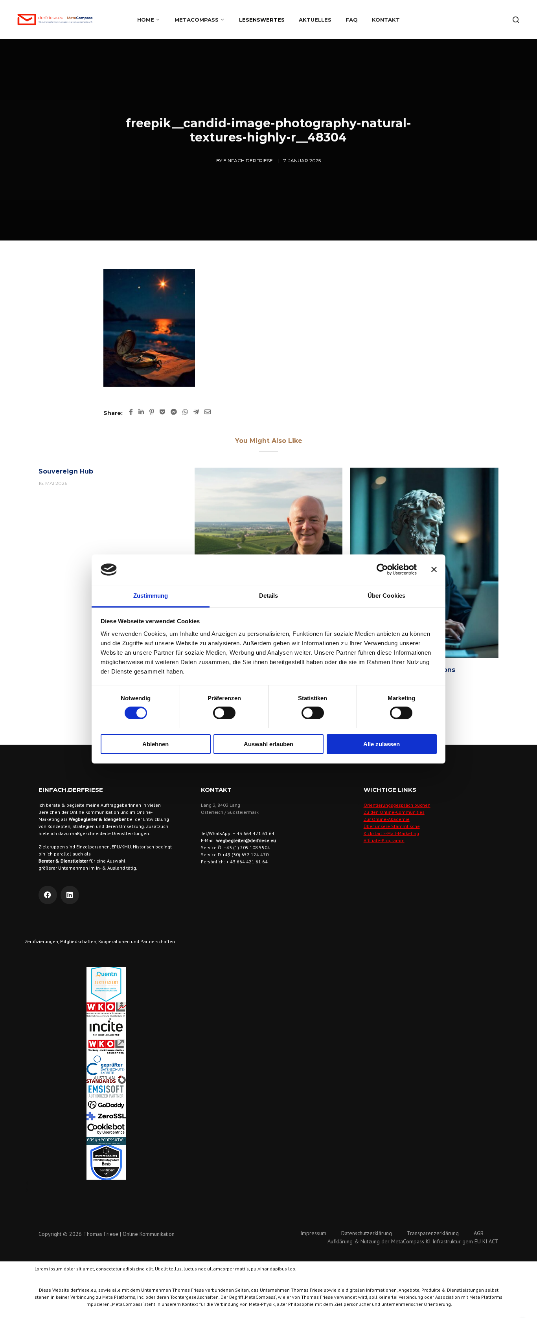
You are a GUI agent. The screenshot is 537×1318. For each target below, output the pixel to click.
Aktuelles (315, 20)
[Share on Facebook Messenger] (174, 412)
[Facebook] (48, 895)
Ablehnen (155, 744)
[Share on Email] (207, 412)
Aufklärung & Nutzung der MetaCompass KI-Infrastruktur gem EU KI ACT (412, 1241)
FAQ (352, 20)
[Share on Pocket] (162, 412)
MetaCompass (197, 20)
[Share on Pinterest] (151, 412)
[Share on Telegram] (196, 412)
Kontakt (386, 20)
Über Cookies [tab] (386, 595)
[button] (268, 1183)
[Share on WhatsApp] (185, 412)
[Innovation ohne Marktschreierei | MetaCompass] (269, 529)
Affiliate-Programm (384, 840)
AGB (479, 1233)
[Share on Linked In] (141, 412)
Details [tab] (268, 595)
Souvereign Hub (66, 471)
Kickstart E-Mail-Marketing (391, 833)
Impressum (313, 1233)
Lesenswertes (262, 20)
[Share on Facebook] (131, 412)
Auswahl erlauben (268, 744)
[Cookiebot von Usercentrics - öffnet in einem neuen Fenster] (382, 569)
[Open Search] (516, 20)
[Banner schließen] (434, 569)
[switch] (224, 713)
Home (145, 20)
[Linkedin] (70, 895)
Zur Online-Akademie (387, 819)
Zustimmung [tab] (150, 595)
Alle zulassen (381, 744)
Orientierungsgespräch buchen (397, 805)
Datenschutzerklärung (366, 1233)
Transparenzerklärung (433, 1233)
